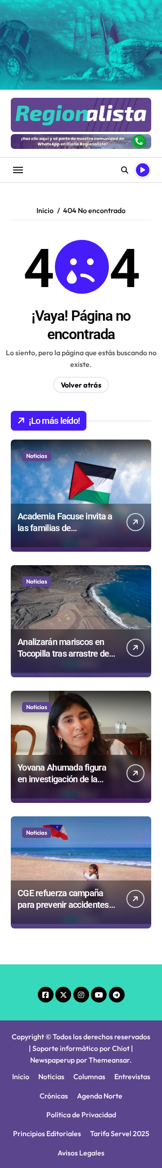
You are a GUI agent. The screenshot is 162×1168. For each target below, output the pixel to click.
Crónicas (54, 1095)
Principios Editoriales (47, 1133)
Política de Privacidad (81, 1114)
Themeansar (109, 1059)
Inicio (20, 1076)
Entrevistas (132, 1076)
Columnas (89, 1076)
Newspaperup (52, 1059)
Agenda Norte (99, 1095)
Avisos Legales (81, 1152)
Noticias (36, 455)
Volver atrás (81, 384)
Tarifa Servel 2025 (119, 1133)
